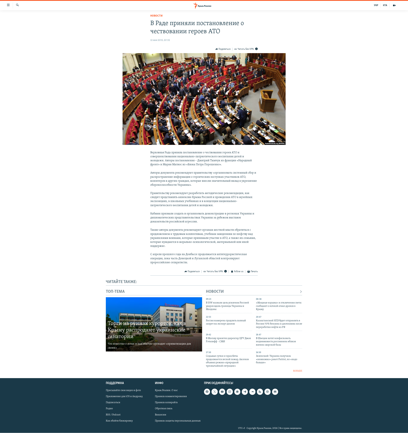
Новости (156, 16)
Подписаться (113, 402)
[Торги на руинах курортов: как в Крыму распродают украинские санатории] (154, 324)
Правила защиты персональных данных (177, 421)
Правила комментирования (171, 396)
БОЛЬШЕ (297, 371)
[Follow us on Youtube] (222, 392)
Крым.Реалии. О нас (166, 390)
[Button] (223, 49)
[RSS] (260, 392)
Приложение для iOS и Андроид (124, 396)
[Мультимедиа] (394, 5)
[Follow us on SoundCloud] (252, 392)
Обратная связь (163, 408)
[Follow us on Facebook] (207, 392)
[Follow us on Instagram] (230, 392)
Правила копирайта (166, 402)
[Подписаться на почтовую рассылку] (275, 392)
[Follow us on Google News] (237, 392)
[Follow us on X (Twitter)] (214, 392)
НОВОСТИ (215, 292)
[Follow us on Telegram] (245, 392)
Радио (109, 408)
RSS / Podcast (113, 415)
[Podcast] (267, 392)
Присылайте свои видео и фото (123, 390)
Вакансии (160, 415)
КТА (385, 5)
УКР (376, 5)
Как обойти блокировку (119, 421)
